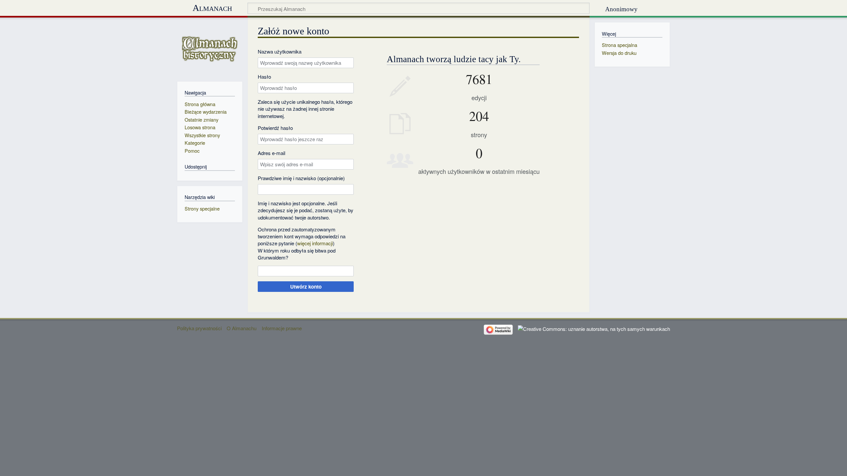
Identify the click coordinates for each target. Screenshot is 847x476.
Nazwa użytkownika (279, 51)
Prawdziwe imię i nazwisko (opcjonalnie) (301, 178)
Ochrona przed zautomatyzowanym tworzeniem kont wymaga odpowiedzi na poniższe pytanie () (301, 236)
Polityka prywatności (199, 328)
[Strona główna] (209, 48)
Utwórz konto (306, 286)
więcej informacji (315, 243)
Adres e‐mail (271, 152)
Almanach (212, 8)
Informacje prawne (282, 328)
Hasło (264, 76)
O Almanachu (241, 328)
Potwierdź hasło (275, 127)
